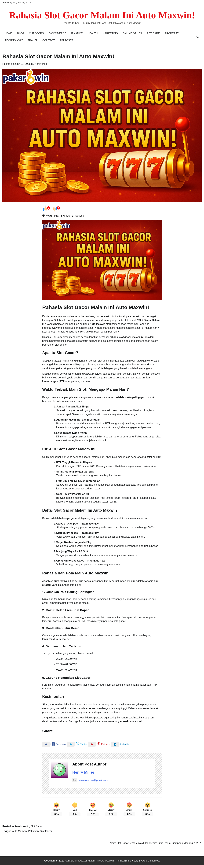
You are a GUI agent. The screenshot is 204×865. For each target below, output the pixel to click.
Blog (20, 33)
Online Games (132, 33)
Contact (48, 40)
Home (8, 33)
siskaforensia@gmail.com (93, 780)
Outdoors (36, 33)
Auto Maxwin (22, 826)
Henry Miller (41, 64)
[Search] (197, 37)
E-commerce (57, 33)
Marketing (110, 33)
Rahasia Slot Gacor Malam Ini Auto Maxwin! (102, 15)
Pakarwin (33, 831)
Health (92, 33)
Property (172, 33)
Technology (14, 40)
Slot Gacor (36, 826)
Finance (77, 33)
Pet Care (153, 33)
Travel (33, 40)
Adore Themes (150, 860)
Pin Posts (66, 40)
